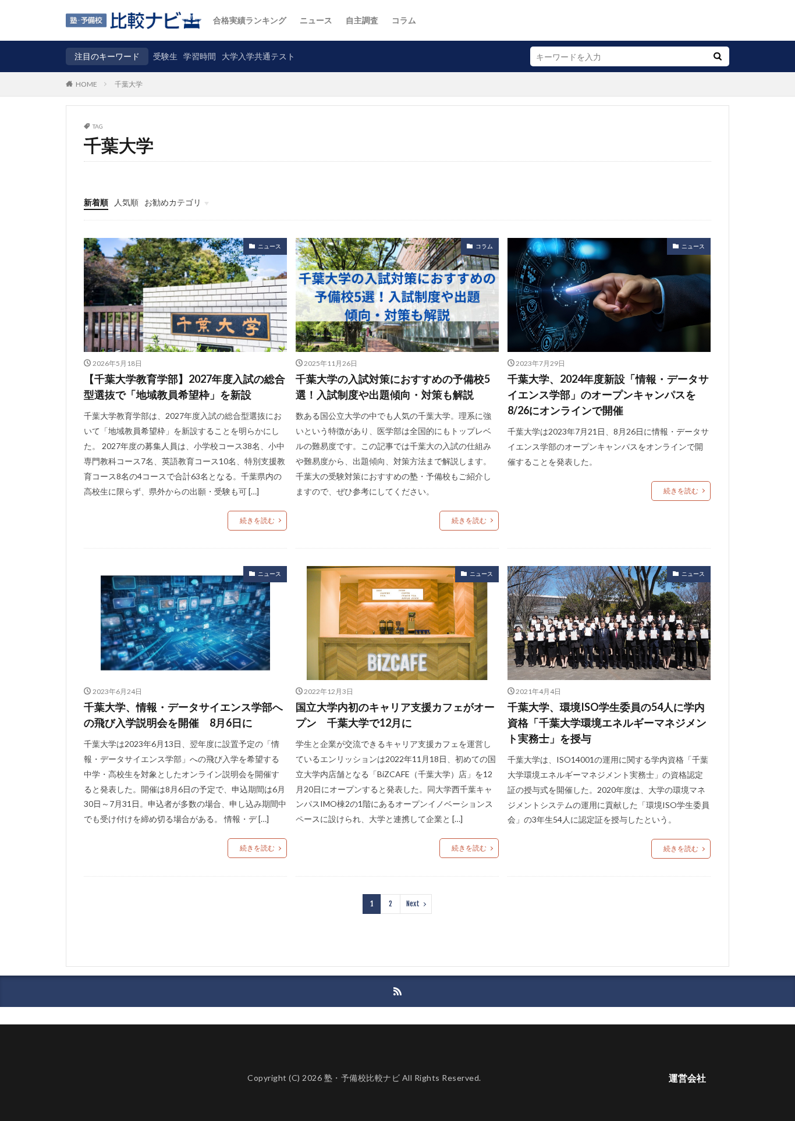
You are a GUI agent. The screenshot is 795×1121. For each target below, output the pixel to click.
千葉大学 (129, 84)
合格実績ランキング (249, 20)
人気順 (126, 202)
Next (413, 903)
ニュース (316, 20)
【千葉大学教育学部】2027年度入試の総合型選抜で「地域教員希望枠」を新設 (184, 386)
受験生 (165, 56)
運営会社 (687, 1077)
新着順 (96, 202)
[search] (717, 56)
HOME (86, 83)
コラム (404, 20)
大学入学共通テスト (258, 56)
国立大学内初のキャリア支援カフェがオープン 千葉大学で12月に (395, 714)
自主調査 (362, 20)
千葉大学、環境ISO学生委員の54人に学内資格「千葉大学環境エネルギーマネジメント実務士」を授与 (607, 722)
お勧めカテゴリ (172, 202)
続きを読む (257, 520)
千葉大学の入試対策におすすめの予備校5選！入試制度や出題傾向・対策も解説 (393, 386)
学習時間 (199, 56)
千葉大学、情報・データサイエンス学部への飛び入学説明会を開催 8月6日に (183, 714)
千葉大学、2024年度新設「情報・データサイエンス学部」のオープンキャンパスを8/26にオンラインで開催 (608, 394)
